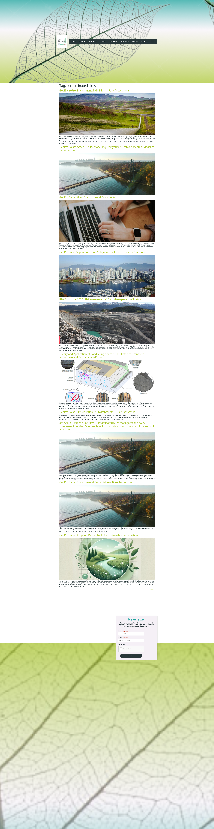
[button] (152, 41)
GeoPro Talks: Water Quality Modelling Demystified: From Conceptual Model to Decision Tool (106, 148)
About (74, 41)
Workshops (93, 41)
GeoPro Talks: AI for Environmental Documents (87, 197)
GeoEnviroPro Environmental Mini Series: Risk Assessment (94, 90)
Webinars (82, 41)
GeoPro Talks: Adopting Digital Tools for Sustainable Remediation (98, 535)
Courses (103, 41)
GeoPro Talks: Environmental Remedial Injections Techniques (95, 482)
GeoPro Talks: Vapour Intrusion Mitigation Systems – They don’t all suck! (102, 252)
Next (152, 590)
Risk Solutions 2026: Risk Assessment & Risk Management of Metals (100, 299)
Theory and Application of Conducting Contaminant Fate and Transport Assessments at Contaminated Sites (101, 355)
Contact (135, 41)
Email (123, 631)
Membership (125, 41)
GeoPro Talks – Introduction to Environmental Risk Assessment (97, 412)
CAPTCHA (121, 644)
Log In (143, 41)
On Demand (113, 41)
